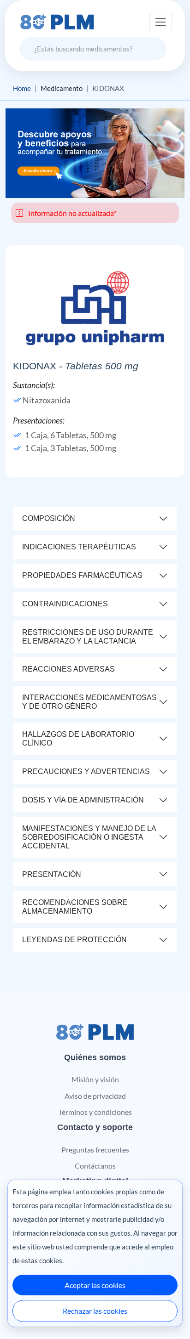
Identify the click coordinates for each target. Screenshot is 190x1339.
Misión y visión (95, 1079)
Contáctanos (95, 1165)
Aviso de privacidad (95, 1095)
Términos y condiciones (95, 1111)
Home (22, 88)
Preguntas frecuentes (95, 1149)
